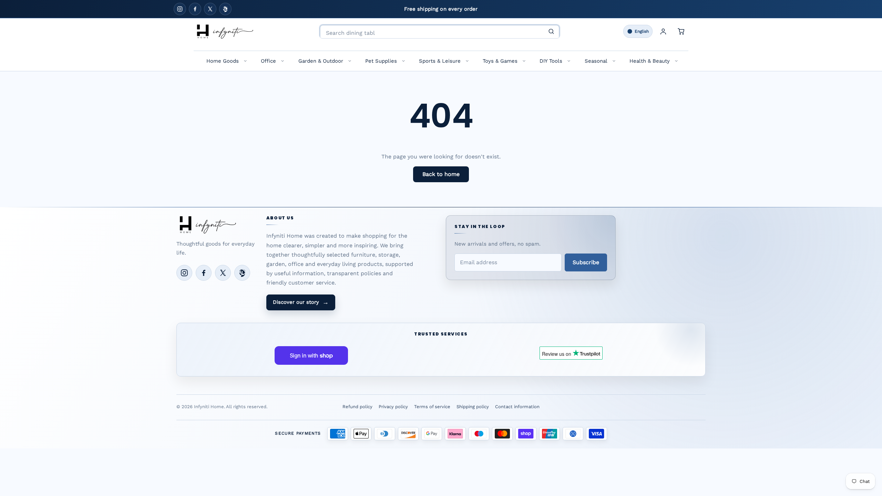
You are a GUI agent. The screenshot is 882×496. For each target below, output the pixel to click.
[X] (210, 9)
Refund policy (357, 406)
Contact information (517, 406)
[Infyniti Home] (225, 31)
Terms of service (432, 406)
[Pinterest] (225, 9)
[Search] (551, 31)
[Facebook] (195, 9)
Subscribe (586, 262)
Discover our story (301, 302)
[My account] (663, 31)
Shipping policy (473, 406)
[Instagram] (180, 9)
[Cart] (681, 31)
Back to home (441, 174)
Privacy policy (393, 406)
